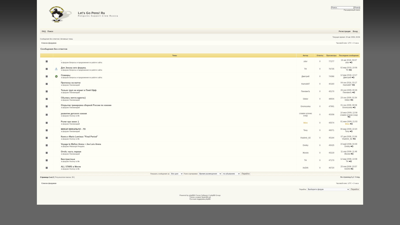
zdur (305, 61)
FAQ (44, 31)
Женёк (305, 153)
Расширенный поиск (352, 10)
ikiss (305, 123)
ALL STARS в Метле (71, 166)
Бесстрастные (68, 159)
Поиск (50, 31)
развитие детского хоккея (74, 113)
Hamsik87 (305, 84)
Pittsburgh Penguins (77, 146)
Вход (355, 31)
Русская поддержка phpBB (200, 199)
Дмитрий (305, 76)
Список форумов (48, 43)
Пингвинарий (74, 85)
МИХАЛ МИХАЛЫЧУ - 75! (73, 129)
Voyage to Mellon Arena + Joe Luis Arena (81, 144)
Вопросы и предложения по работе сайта (85, 62)
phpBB (191, 195)
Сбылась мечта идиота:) (73, 98)
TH (305, 69)
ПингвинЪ (305, 91)
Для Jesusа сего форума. (73, 68)
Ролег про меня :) (70, 121)
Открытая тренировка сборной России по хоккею (86, 105)
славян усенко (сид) (305, 114)
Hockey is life (74, 116)
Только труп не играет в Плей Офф (78, 90)
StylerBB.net (206, 197)
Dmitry (305, 145)
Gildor (305, 99)
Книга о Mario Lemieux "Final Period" (79, 136)
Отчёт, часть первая (71, 151)
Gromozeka (305, 106)
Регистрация (344, 31)
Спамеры (65, 75)
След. (357, 177)
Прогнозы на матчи (70, 83)
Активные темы (66, 39)
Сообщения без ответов (49, 39)
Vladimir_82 (305, 138)
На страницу (345, 177)
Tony (305, 130)
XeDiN (305, 168)
